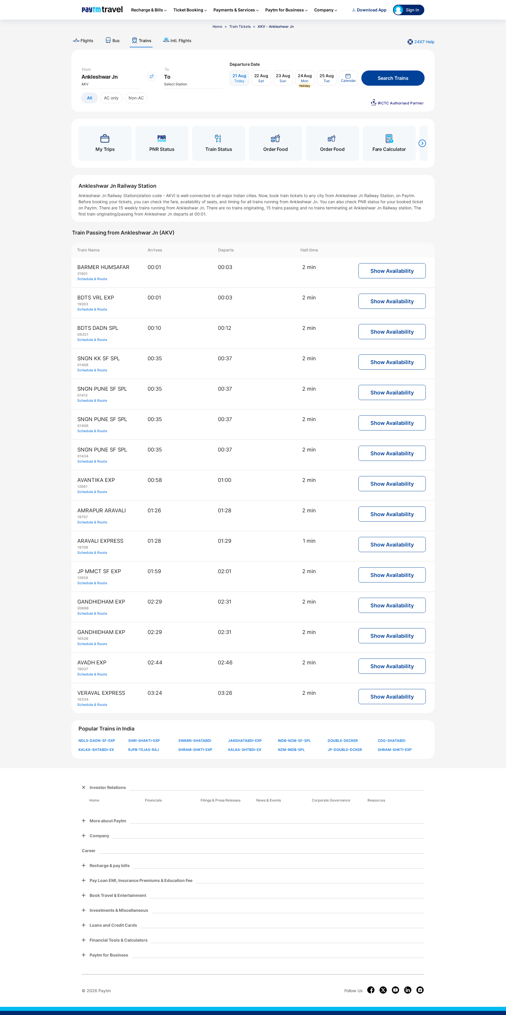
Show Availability (392, 271)
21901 (82, 273)
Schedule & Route (92, 279)
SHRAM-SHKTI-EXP (195, 749)
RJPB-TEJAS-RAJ (143, 749)
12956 (82, 577)
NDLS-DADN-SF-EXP (96, 740)
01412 (82, 395)
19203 (82, 304)
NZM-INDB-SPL (291, 749)
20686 (83, 608)
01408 (82, 365)
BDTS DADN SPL (97, 328)
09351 (82, 334)
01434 (82, 456)
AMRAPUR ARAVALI (101, 510)
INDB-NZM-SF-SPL (294, 740)
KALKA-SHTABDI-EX (96, 749)
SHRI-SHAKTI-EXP (144, 740)
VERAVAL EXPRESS (101, 693)
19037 (82, 669)
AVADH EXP (91, 662)
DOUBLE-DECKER (343, 740)
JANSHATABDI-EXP (245, 740)
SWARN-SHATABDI (194, 740)
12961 (82, 486)
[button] (348, 78)
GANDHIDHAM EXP (101, 602)
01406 (82, 425)
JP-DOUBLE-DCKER (345, 749)
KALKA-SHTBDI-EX (244, 749)
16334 (82, 699)
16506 (82, 638)
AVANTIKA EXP (96, 480)
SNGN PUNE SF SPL (102, 389)
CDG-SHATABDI (391, 740)
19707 (82, 517)
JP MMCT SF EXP (99, 571)
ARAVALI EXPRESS (100, 541)
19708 (82, 547)
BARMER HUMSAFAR (103, 267)
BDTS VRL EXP (95, 297)
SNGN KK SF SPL (98, 358)
